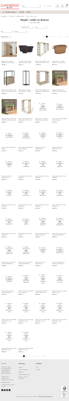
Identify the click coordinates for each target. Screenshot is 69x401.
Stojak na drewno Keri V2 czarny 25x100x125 (25, 176)
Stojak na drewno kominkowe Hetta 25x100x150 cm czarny (9, 320)
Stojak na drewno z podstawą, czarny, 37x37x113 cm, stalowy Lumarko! (24, 90)
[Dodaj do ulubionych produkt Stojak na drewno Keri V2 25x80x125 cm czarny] (66, 127)
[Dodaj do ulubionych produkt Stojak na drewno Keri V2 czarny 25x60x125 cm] (66, 184)
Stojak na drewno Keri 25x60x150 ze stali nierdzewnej (25, 148)
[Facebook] (2, 390)
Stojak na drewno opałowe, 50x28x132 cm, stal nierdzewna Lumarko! (8, 62)
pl (44, 6)
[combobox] (41, 27)
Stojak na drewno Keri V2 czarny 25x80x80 (25, 234)
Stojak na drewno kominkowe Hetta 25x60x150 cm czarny (9, 349)
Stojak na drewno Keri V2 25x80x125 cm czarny (57, 148)
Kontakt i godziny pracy (24, 374)
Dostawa (21, 367)
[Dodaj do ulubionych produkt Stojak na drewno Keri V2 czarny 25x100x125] (32, 156)
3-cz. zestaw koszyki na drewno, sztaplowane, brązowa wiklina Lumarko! (25, 62)
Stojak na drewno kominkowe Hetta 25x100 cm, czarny (59, 291)
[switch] (64, 396)
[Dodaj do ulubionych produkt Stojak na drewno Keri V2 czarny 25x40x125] (15, 184)
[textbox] (39, 27)
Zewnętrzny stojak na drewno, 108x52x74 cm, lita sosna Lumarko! (59, 90)
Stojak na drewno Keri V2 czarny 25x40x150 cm (25, 205)
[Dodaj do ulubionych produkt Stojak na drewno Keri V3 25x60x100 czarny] (49, 242)
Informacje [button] (22, 364)
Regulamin (21, 372)
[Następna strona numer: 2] (67, 37)
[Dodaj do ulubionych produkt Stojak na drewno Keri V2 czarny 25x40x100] (66, 156)
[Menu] (67, 386)
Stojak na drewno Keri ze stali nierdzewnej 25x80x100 (8, 291)
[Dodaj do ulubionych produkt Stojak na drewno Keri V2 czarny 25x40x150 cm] (32, 184)
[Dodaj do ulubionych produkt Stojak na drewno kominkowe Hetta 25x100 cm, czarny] (66, 270)
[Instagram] (5, 390)
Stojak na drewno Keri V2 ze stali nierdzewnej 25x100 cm (42, 234)
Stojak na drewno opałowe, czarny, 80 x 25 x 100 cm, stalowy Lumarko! (9, 90)
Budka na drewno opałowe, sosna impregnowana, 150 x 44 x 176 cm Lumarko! (25, 119)
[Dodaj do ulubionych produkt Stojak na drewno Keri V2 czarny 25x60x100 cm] (49, 184)
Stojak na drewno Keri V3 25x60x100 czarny (40, 263)
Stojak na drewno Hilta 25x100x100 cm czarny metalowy (59, 119)
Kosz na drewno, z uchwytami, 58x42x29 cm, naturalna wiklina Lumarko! (58, 62)
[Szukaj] (33, 27)
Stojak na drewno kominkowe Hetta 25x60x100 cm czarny (59, 320)
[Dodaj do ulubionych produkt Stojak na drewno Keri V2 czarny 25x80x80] (32, 213)
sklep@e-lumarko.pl (5, 382)
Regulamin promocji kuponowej (23, 377)
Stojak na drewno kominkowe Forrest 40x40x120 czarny (41, 291)
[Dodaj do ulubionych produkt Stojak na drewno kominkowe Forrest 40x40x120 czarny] (49, 270)
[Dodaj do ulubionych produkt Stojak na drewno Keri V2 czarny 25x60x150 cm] (15, 213)
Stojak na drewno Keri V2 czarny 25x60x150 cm (8, 234)
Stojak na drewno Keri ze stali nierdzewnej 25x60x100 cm (58, 263)
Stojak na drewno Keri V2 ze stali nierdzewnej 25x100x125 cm (59, 234)
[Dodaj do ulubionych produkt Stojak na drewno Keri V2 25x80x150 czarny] (15, 156)
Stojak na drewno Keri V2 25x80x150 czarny (7, 176)
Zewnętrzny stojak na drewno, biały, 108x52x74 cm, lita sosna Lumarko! (9, 119)
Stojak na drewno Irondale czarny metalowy (8, 148)
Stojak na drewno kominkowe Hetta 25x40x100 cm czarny (25, 320)
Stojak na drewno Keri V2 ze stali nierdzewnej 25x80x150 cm (25, 263)
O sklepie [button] (39, 364)
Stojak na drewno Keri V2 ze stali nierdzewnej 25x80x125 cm (8, 263)
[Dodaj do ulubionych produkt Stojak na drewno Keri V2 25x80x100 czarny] (49, 127)
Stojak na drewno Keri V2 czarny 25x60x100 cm (42, 205)
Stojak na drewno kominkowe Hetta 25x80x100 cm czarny (25, 349)
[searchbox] (7, 31)
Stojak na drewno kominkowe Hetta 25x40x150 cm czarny (42, 320)
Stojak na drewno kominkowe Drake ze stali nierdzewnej (25, 291)
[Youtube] (7, 390)
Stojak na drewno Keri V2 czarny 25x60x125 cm (59, 205)
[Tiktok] (10, 390)
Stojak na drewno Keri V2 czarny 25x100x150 (42, 176)
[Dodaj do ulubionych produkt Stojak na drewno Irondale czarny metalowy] (15, 127)
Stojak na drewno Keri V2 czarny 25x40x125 (8, 205)
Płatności (38, 369)
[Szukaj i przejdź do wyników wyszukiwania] (40, 6)
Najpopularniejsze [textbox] (4, 36)
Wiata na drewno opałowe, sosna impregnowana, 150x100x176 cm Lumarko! (42, 90)
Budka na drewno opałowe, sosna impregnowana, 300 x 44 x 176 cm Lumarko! (42, 62)
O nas (37, 367)
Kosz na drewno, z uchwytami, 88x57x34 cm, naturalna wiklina (41, 119)
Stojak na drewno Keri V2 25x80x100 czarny (40, 148)
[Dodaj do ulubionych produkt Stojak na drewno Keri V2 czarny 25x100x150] (49, 156)
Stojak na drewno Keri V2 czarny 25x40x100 (59, 176)
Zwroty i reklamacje (23, 369)
